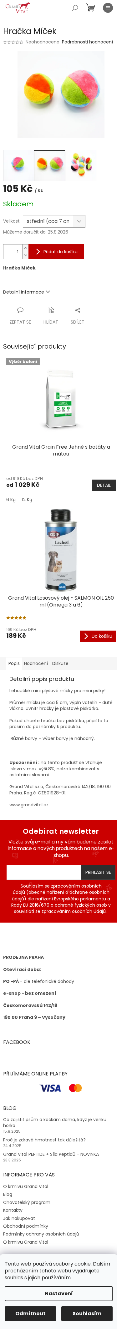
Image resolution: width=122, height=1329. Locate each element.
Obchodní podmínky (25, 1226)
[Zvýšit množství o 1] (25, 248)
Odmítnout (30, 1313)
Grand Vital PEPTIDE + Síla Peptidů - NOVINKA (51, 1154)
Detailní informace (23, 292)
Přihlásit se (98, 872)
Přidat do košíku (60, 252)
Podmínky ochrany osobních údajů (41, 1234)
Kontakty (13, 1210)
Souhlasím (87, 1313)
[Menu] (108, 8)
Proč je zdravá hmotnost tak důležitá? (44, 1140)
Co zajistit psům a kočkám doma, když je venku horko (54, 1123)
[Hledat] (75, 8)
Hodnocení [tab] (36, 663)
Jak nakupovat (19, 1218)
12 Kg (27, 499)
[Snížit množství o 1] (25, 255)
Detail (104, 485)
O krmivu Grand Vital (25, 1186)
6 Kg (11, 499)
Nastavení (59, 1293)
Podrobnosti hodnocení (87, 42)
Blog (7, 1194)
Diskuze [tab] (60, 663)
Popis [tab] (14, 663)
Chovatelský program (26, 1202)
